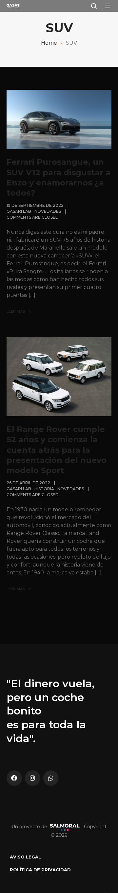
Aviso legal (25, 856)
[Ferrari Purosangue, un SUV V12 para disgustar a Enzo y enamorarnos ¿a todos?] (59, 119)
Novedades (47, 211)
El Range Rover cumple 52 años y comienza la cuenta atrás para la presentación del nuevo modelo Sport (57, 449)
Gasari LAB (19, 211)
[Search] (93, 6)
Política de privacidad (40, 869)
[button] (107, 6)
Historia (44, 488)
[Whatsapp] (51, 778)
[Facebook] (14, 778)
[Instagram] (32, 778)
